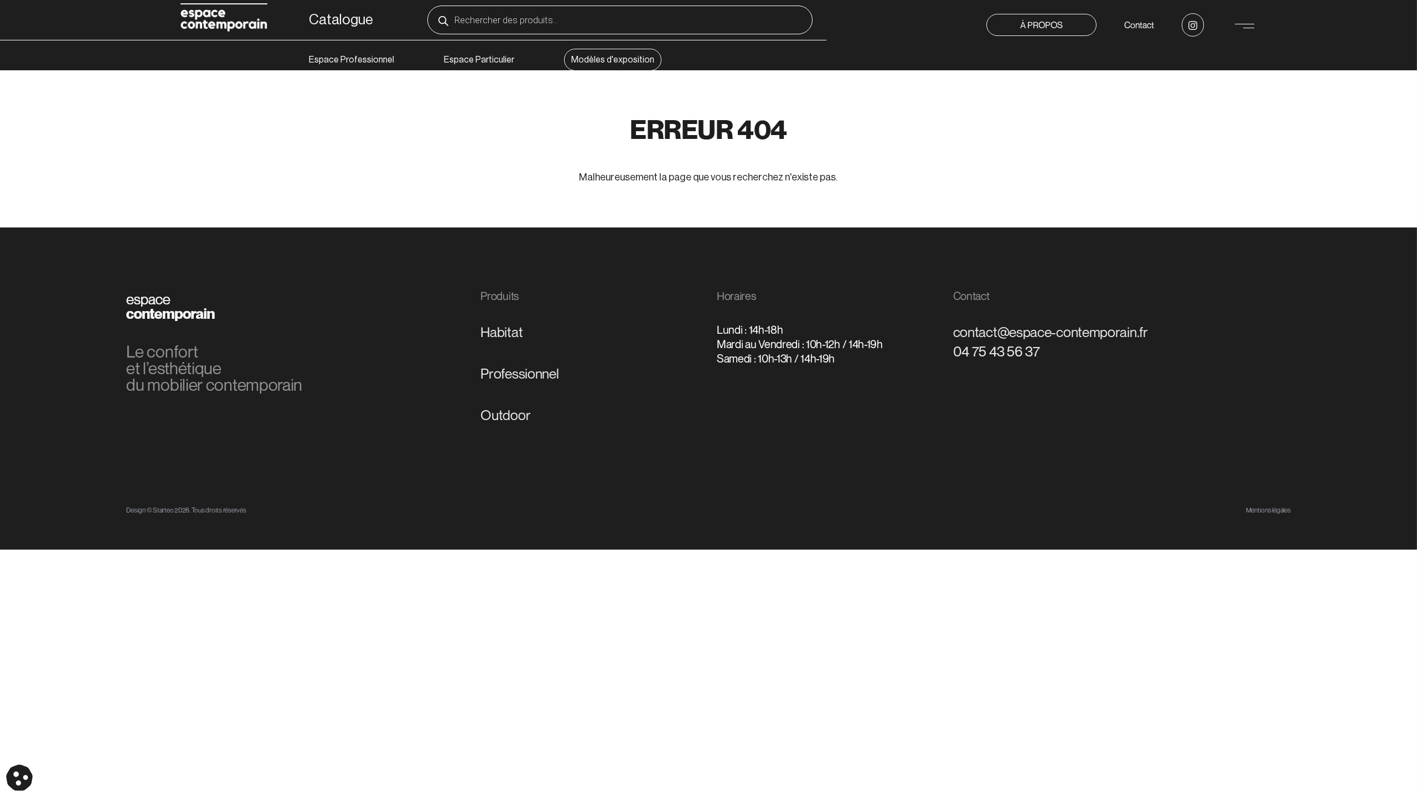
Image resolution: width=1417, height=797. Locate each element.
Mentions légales (1268, 510)
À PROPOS (1041, 24)
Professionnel (519, 373)
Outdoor (505, 415)
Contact (1139, 24)
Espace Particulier (479, 59)
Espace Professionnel (351, 59)
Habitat (501, 332)
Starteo (163, 510)
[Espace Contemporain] (223, 19)
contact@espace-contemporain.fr (1050, 332)
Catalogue (341, 20)
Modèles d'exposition (612, 59)
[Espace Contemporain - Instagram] (1193, 25)
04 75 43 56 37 (996, 351)
